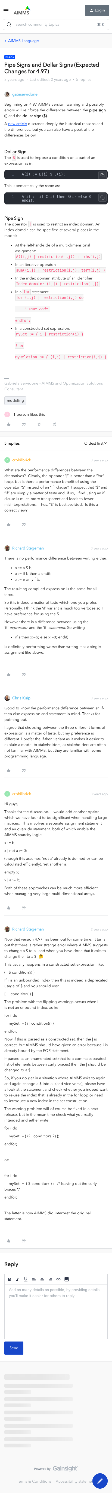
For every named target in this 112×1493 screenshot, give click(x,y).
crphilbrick (21, 460)
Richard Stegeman (28, 548)
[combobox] (56, 24)
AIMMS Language (23, 40)
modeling (15, 400)
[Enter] (9, 24)
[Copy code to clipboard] (102, 175)
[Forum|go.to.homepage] (22, 10)
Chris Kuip (21, 698)
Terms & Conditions (34, 1481)
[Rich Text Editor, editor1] (56, 1311)
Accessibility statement (75, 1481)
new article (17, 123)
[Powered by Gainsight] (56, 1470)
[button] (6, 11)
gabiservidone (25, 94)
